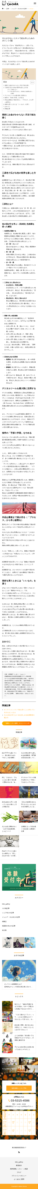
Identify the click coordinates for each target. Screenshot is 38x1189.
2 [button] (20, 979)
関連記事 (7, 108)
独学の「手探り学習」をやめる (14, 97)
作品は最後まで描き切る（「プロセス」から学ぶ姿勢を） (19, 101)
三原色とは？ (13, 89)
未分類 (4, 930)
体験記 (4, 921)
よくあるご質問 (19, 1179)
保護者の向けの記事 (8, 926)
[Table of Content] (32, 82)
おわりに (7, 106)
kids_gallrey (6, 904)
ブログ (19, 1172)
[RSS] (19, 1152)
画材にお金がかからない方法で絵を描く (17, 85)
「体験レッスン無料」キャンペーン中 (16, 723)
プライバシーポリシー (19, 1176)
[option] (19, 974)
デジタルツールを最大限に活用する (16, 95)
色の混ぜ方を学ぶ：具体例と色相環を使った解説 (21, 92)
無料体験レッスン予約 (19, 1088)
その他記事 (6, 908)
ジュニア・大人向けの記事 (11, 917)
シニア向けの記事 (8, 913)
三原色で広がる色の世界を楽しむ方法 (16, 87)
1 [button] (18, 979)
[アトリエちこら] (10, 3)
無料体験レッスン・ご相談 (19, 1169)
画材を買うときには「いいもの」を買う (17, 104)
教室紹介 (19, 1165)
